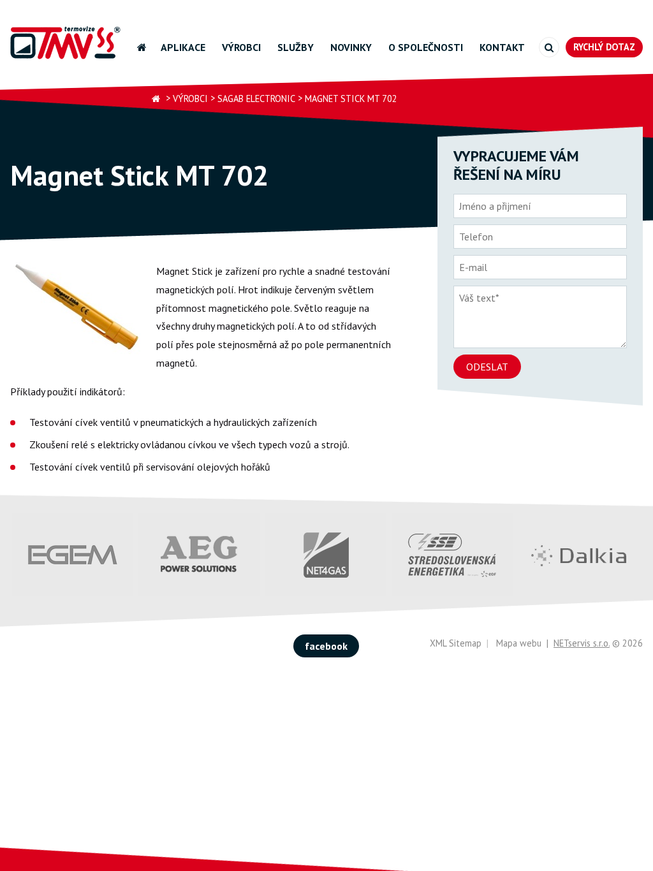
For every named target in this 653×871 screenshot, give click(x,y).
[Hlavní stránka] (156, 99)
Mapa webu (518, 643)
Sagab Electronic (256, 98)
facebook (326, 646)
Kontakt (502, 47)
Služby (295, 47)
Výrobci (241, 47)
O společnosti (425, 47)
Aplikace (183, 47)
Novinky (351, 47)
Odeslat (487, 366)
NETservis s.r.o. (582, 643)
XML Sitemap (455, 643)
